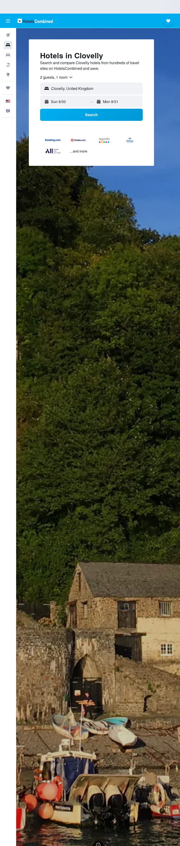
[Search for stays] (8, 45)
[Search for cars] (8, 54)
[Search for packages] (8, 64)
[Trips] (8, 88)
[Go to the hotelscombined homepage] (35, 21)
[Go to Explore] (8, 74)
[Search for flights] (8, 35)
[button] (8, 21)
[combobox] (56, 77)
